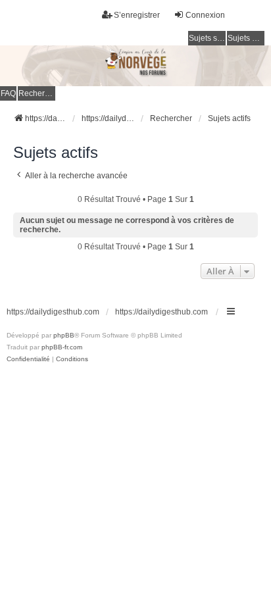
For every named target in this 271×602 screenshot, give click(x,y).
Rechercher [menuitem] (36, 93)
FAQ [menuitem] (8, 93)
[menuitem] (28, 359)
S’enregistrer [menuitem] (137, 15)
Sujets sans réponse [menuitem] (207, 38)
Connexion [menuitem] (205, 15)
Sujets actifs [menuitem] (246, 38)
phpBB (63, 335)
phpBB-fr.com (61, 347)
